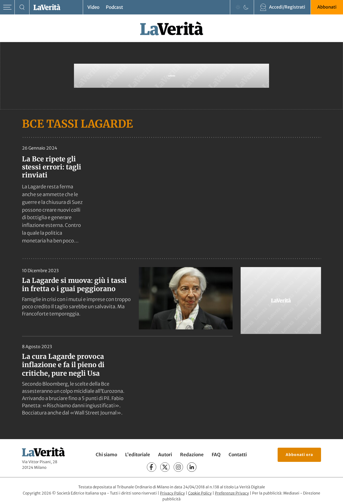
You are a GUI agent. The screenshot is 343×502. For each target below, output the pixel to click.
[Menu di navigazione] (7, 7)
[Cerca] (22, 7)
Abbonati (327, 7)
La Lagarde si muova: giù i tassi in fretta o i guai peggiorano (74, 284)
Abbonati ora (299, 454)
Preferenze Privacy (232, 493)
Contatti (238, 455)
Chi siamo (106, 455)
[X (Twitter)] (165, 467)
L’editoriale (137, 455)
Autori (165, 455)
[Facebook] (151, 467)
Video (93, 7)
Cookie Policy (200, 493)
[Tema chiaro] (237, 7)
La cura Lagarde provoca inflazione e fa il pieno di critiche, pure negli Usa (63, 365)
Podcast (114, 7)
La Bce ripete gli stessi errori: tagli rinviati (51, 167)
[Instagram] (178, 467)
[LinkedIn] (191, 467)
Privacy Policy (172, 493)
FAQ (216, 455)
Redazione (192, 455)
